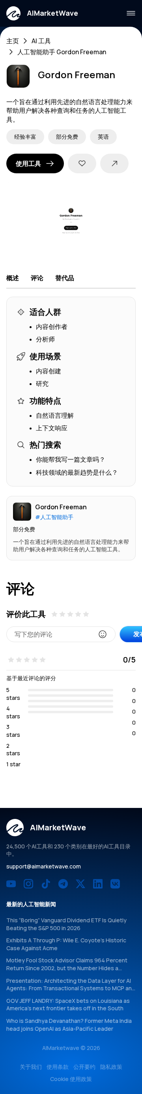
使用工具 (28, 163)
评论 (37, 278)
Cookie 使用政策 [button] (71, 1079)
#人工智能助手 (54, 517)
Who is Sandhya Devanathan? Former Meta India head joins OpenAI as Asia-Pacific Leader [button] (69, 1024)
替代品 (64, 278)
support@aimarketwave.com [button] (43, 866)
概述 (12, 278)
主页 (12, 41)
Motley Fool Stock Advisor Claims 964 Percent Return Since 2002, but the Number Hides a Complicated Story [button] (66, 967)
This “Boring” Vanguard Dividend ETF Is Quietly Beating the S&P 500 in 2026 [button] (66, 924)
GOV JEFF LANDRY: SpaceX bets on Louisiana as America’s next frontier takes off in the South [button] (68, 1004)
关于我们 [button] (31, 1066)
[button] (42, 13)
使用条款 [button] (58, 1066)
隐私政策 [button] (111, 1066)
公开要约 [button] (84, 1066)
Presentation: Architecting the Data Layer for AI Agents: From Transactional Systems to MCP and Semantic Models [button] (70, 988)
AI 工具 (41, 41)
